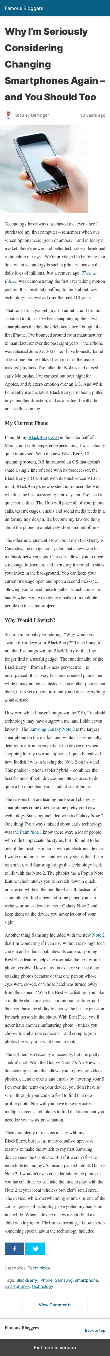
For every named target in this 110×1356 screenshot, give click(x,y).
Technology (39, 1267)
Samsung (64, 1280)
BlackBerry (26, 1280)
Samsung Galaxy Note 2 (52, 729)
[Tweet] (35, 1249)
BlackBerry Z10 (43, 437)
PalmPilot (29, 832)
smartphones (17, 1286)
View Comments (55, 1304)
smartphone (86, 1280)
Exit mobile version (55, 1347)
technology (42, 1286)
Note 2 (98, 935)
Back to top (95, 1330)
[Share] (14, 1249)
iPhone (46, 1280)
